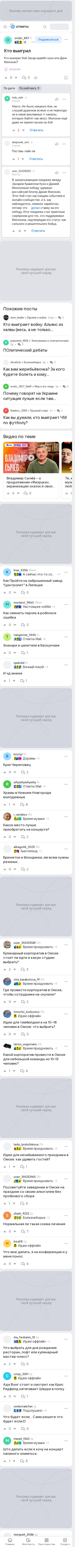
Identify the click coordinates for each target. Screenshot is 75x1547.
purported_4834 (19, 340)
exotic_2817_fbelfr (21, 386)
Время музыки (34, 819)
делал (35, 207)
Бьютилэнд (29, 851)
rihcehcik (15, 362)
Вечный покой (33, 667)
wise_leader (17, 317)
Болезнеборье (32, 362)
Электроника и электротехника (50, 340)
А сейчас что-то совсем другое (39, 574)
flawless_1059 (18, 410)
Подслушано (32, 1410)
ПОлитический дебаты (25, 350)
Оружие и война (36, 317)
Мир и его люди (44, 386)
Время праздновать (38, 947)
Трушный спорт (39, 410)
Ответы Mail (32, 639)
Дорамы (29, 758)
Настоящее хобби (37, 607)
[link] (31, 470)
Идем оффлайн (27, 42)
